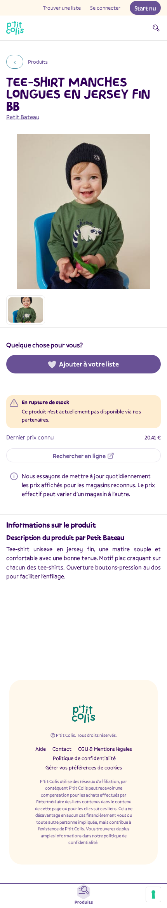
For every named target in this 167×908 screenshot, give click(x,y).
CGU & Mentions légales (105, 748)
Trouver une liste (62, 7)
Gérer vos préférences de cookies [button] (83, 767)
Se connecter (105, 7)
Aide (40, 748)
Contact (61, 748)
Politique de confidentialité (84, 758)
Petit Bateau (22, 117)
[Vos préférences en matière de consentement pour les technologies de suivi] (153, 894)
